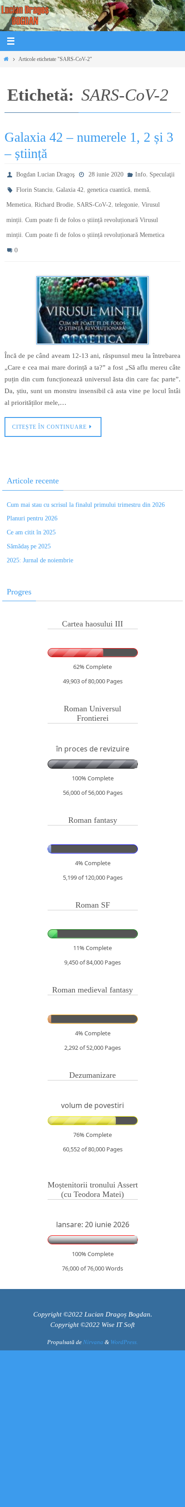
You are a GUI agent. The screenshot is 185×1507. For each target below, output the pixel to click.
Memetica (18, 199)
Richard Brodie (54, 199)
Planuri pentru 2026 (32, 506)
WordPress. (124, 1329)
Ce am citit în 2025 (31, 520)
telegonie (126, 199)
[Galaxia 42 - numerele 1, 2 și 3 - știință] (92, 298)
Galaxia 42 (70, 186)
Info (140, 173)
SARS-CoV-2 (94, 199)
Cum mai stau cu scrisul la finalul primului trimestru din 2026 (86, 492)
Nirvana (93, 1329)
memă (141, 186)
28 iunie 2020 (105, 173)
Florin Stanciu (34, 186)
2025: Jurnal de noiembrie (40, 547)
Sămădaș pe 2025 (29, 533)
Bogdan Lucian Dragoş (45, 173)
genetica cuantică (108, 186)
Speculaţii (162, 173)
